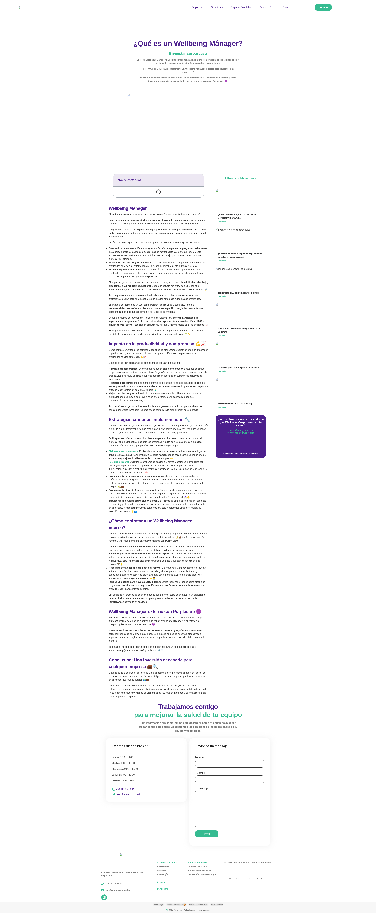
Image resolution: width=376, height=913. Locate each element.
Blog (285, 7)
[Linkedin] (104, 897)
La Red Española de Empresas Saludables (238, 367)
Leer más (222, 222)
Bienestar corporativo (188, 53)
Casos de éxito (267, 7)
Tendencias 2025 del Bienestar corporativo (239, 292)
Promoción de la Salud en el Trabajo (235, 403)
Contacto (161, 882)
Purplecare (197, 7)
